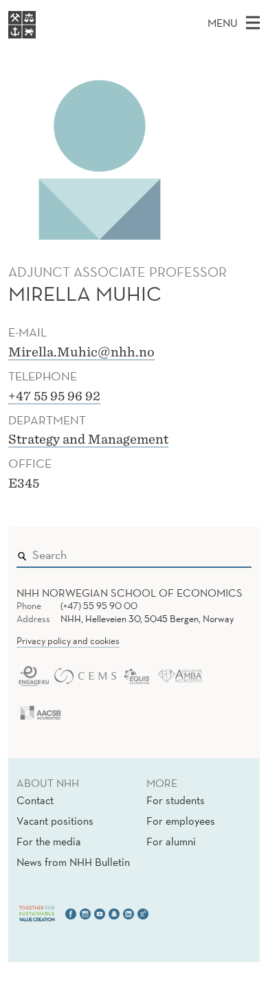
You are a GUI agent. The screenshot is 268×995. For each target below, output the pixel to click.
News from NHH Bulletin (73, 862)
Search (221, 552)
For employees (180, 820)
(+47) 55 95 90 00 (98, 605)
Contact (35, 800)
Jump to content (42, 9)
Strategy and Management (88, 439)
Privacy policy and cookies (68, 640)
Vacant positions (54, 820)
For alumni (171, 841)
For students (175, 800)
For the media (48, 841)
